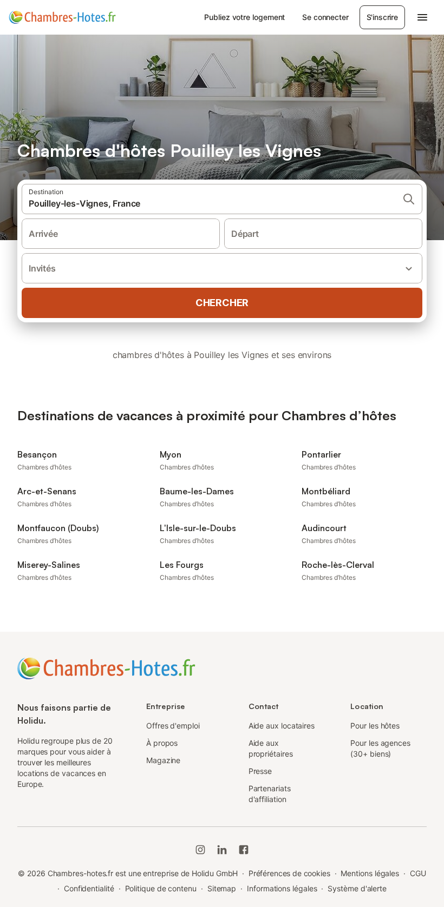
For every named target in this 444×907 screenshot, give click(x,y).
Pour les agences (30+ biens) (380, 748)
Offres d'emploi (173, 725)
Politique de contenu (161, 888)
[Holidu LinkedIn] (222, 849)
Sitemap (221, 888)
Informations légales (282, 888)
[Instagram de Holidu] (200, 849)
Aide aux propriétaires (271, 748)
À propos (162, 742)
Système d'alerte (357, 888)
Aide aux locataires (282, 725)
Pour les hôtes (375, 725)
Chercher (222, 302)
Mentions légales (370, 873)
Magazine (163, 760)
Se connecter (325, 17)
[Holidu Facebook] (243, 849)
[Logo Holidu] (62, 17)
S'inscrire (382, 17)
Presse (260, 771)
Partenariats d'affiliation (270, 794)
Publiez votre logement (244, 17)
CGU (418, 873)
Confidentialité (89, 888)
